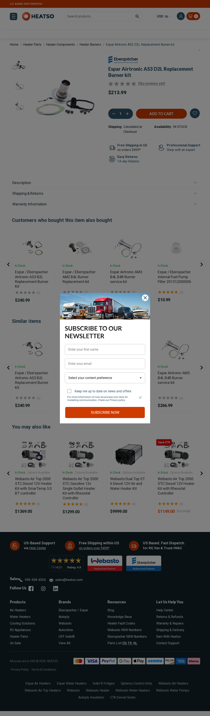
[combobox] (105, 377)
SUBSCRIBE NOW (105, 412)
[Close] (145, 298)
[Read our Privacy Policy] (140, 397)
